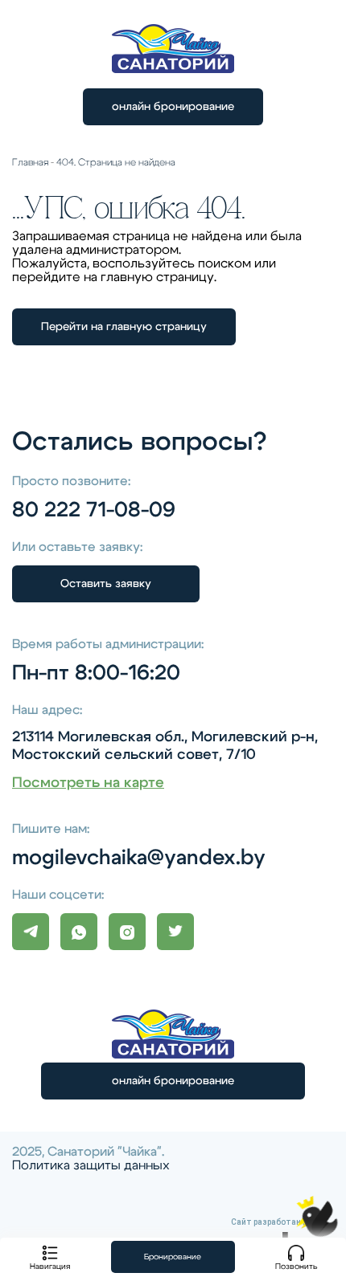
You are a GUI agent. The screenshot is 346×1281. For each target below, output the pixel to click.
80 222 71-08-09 (93, 510)
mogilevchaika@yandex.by (139, 857)
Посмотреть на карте (88, 783)
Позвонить (296, 1267)
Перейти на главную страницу (124, 326)
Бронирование (172, 1257)
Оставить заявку (105, 584)
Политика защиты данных (91, 1165)
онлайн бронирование (173, 106)
